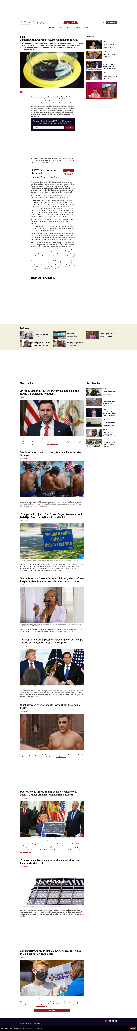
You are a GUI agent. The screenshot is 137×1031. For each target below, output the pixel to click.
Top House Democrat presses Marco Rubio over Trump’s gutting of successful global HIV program (51, 641)
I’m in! (69, 127)
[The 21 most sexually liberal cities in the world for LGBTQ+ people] (59, 343)
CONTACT (22, 1021)
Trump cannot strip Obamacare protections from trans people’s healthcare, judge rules (74, 335)
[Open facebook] (34, 22)
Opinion (86, 27)
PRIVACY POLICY (54, 1021)
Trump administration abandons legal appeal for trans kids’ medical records (50, 861)
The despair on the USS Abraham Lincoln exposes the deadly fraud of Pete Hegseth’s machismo (109, 425)
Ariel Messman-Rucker (25, 458)
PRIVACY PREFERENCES (63, 1021)
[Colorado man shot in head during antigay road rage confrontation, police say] (94, 443)
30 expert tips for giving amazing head (41, 335)
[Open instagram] (43, 22)
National (105, 52)
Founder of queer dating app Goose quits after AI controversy (110, 76)
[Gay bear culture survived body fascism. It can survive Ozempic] (52, 479)
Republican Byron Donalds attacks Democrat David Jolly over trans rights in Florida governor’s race (110, 435)
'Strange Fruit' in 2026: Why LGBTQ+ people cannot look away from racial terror (109, 46)
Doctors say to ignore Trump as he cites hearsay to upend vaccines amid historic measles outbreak (48, 793)
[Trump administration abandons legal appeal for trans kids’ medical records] (52, 887)
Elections (105, 429)
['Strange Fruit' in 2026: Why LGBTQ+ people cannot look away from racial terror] (94, 44)
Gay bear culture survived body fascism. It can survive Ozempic (50, 453)
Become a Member (68, 170)
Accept (133, 1028)
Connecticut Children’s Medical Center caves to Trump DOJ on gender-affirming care (50, 952)
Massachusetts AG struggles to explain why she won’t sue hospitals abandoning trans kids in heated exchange (52, 580)
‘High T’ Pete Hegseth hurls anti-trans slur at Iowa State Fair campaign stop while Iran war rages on (109, 394)
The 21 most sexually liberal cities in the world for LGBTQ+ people (75, 343)
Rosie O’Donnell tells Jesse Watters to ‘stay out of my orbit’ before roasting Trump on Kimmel (109, 68)
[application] (101, 90)
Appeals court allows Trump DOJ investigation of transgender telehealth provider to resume (109, 58)
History (78, 27)
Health (69, 27)
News (60, 27)
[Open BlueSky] (37, 22)
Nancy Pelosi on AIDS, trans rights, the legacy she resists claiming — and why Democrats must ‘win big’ (108, 335)
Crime (104, 440)
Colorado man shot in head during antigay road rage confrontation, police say (109, 446)
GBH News (32, 625)
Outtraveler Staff (27, 90)
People (104, 72)
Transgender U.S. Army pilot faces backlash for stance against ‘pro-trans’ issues (42, 343)
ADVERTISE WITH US (46, 1021)
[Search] (104, 22)
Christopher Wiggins (24, 520)
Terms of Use (38, 1028)
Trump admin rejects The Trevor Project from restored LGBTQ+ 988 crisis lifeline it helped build (51, 515)
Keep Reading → (52, 444)
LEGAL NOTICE (79, 1021)
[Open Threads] (40, 22)
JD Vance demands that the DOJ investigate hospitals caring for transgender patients (49, 392)
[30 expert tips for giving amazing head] (26, 335)
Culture (105, 62)
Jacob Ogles (23, 397)
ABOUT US (27, 1021)
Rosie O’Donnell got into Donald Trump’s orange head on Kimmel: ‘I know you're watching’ (110, 414)
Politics (51, 27)
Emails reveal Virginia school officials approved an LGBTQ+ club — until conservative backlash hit (109, 406)
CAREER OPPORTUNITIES (35, 1021)
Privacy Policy (28, 1028)
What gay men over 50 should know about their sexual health (50, 706)
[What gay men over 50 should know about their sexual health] (52, 732)
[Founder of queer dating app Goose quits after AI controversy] (94, 75)
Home (21, 32)
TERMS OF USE (72, 1021)
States (104, 399)
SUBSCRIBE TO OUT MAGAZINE (24, 22)
